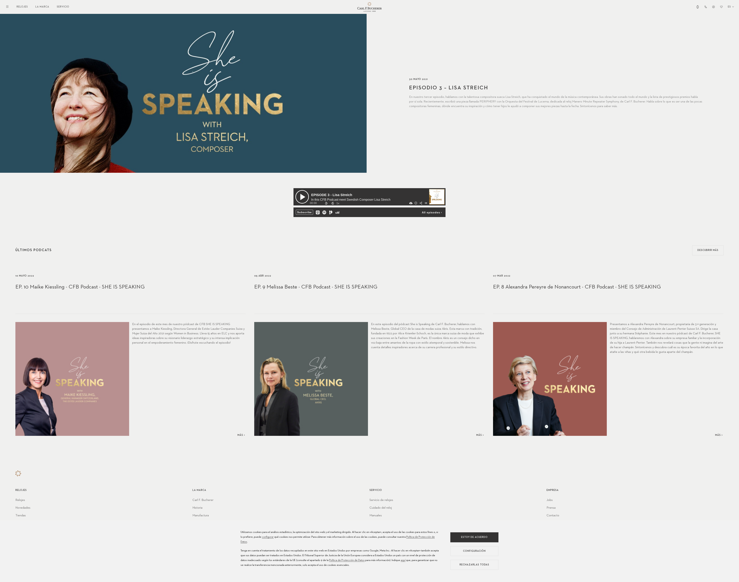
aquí (403, 560)
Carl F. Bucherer (202, 500)
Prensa (551, 507)
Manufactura (200, 515)
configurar (268, 537)
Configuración (474, 551)
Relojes (22, 7)
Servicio (63, 7)
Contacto (553, 515)
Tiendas (20, 515)
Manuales (376, 515)
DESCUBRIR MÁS (707, 250)
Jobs (550, 500)
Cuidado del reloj (381, 507)
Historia (197, 507)
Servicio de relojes (381, 500)
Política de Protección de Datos (347, 560)
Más (240, 435)
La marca (42, 7)
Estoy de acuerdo (474, 537)
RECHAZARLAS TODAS (474, 565)
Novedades (22, 507)
